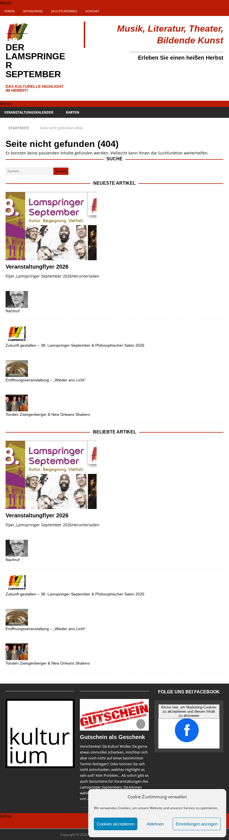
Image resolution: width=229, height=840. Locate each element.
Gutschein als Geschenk (112, 737)
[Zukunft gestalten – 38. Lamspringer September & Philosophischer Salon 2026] (114, 333)
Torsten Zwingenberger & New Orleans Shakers (48, 414)
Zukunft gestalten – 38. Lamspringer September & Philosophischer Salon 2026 (75, 345)
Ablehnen (155, 824)
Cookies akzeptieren (115, 824)
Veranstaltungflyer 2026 (37, 267)
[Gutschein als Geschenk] (114, 715)
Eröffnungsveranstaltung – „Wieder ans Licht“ (46, 380)
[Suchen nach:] (29, 170)
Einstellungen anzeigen (197, 824)
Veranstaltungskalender (28, 112)
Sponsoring (33, 11)
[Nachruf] (114, 299)
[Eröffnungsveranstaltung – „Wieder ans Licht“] (114, 368)
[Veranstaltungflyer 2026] (114, 226)
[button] (6, 3)
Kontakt (92, 11)
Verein (9, 11)
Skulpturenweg (64, 11)
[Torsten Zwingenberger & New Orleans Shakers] (114, 403)
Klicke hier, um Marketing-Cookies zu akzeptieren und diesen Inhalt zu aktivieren (188, 711)
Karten (72, 112)
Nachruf (13, 311)
